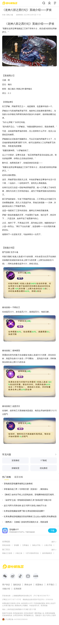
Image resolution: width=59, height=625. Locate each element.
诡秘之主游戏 (7, 553)
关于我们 (50, 584)
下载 (52, 530)
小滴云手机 (48, 545)
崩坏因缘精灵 (47, 553)
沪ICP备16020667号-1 (41, 596)
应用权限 (17, 588)
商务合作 (28, 584)
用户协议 (6, 584)
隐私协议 (17, 584)
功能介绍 (6, 588)
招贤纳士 (39, 584)
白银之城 (19, 553)
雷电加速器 (6, 545)
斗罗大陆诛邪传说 (32, 553)
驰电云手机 (36, 545)
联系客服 (44, 605)
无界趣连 (25, 545)
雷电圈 (16, 545)
